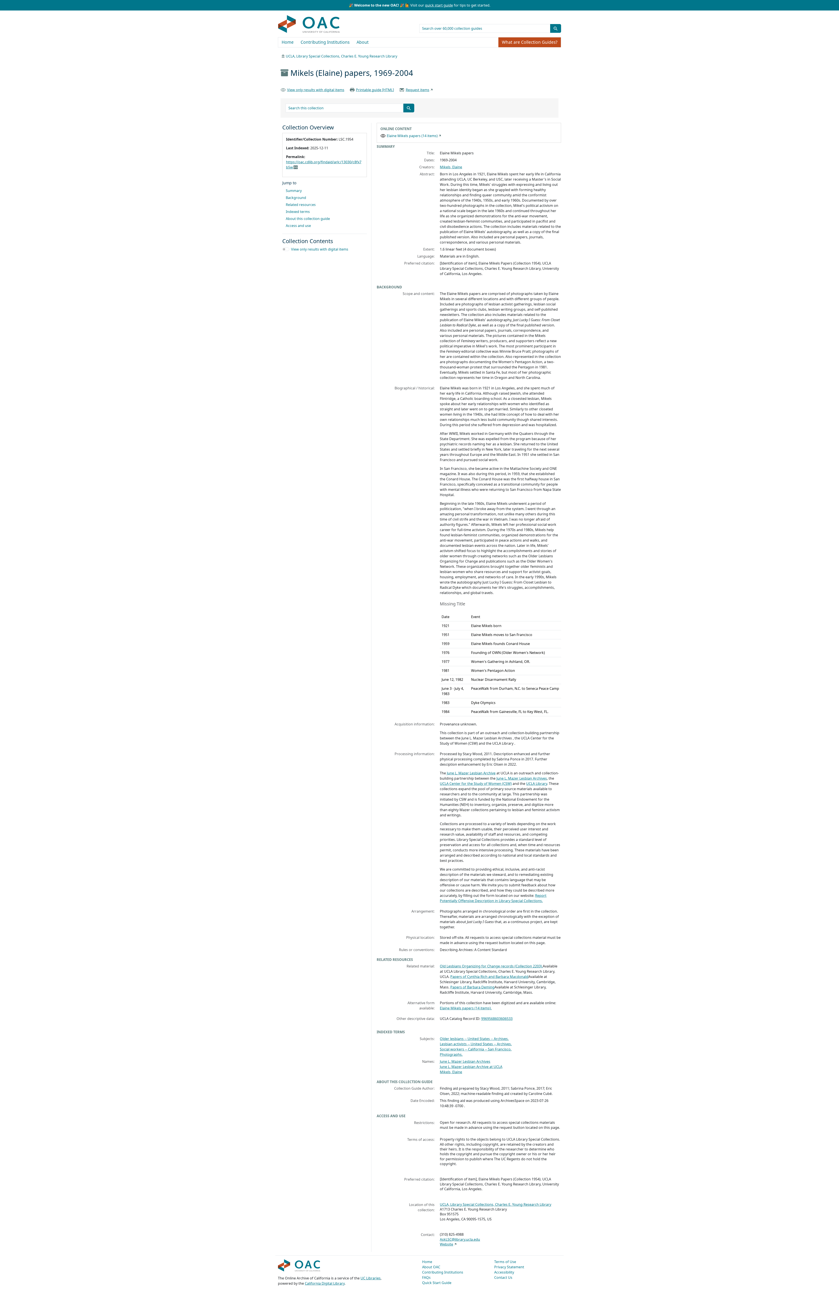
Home (288, 42)
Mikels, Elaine (451, 167)
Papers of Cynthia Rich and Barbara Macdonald (489, 976)
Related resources (301, 204)
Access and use (298, 225)
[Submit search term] (555, 28)
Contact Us (503, 1277)
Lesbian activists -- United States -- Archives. (476, 1044)
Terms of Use (505, 1261)
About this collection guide (308, 218)
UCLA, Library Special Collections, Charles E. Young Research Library (341, 56)
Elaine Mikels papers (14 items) (412, 135)
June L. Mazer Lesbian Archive (471, 773)
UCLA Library (536, 783)
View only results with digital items (315, 89)
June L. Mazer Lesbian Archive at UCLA (471, 1066)
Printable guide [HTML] (375, 89)
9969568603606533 (497, 1018)
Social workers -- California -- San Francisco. (475, 1049)
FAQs (426, 1277)
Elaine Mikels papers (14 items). (466, 1008)
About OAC (431, 1267)
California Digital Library (325, 1283)
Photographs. (451, 1054)
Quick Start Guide (436, 1282)
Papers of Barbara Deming (472, 987)
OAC (309, 24)
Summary (294, 190)
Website (446, 1244)
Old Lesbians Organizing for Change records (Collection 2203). (491, 966)
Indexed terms (298, 211)
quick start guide (439, 5)
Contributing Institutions (325, 42)
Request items (417, 89)
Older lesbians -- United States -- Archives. (474, 1038)
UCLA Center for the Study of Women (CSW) (476, 783)
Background (296, 197)
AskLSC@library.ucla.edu (460, 1239)
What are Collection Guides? (529, 42)
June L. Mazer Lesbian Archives (521, 778)
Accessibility (504, 1272)
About (363, 42)
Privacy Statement (509, 1267)
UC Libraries (371, 1278)
